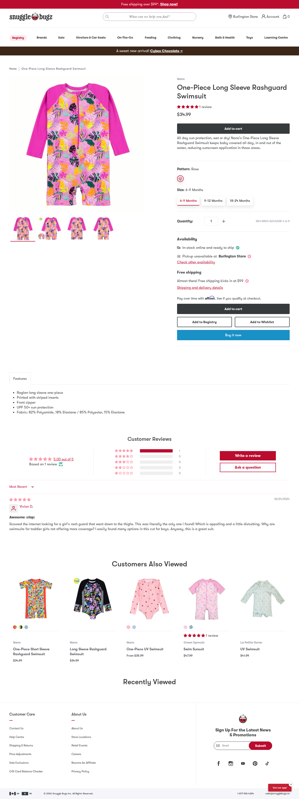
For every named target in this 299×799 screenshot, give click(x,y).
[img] (20, 500)
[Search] (107, 16)
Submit (260, 746)
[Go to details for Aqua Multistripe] (191, 627)
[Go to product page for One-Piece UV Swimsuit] (149, 599)
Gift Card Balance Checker (26, 771)
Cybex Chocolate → (166, 51)
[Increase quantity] (223, 221)
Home (13, 68)
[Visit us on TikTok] (267, 763)
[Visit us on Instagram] (230, 763)
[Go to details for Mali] (15, 627)
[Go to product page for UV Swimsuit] (263, 599)
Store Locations (81, 737)
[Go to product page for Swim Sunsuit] (206, 599)
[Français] (27, 793)
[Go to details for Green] (20, 627)
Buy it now (233, 335)
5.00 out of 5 (63, 459)
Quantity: (185, 221)
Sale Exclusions (18, 762)
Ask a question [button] (248, 467)
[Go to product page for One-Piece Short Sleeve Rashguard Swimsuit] (36, 599)
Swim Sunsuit (194, 649)
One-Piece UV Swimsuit (145, 649)
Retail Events (79, 745)
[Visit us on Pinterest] (255, 763)
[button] (188, 107)
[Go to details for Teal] (26, 627)
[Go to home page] (30, 16)
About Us (77, 728)
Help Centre (16, 737)
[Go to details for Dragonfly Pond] (185, 627)
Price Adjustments (20, 754)
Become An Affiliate (83, 762)
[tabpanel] (149, 402)
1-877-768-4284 (245, 793)
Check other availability (196, 262)
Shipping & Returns (21, 745)
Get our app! (280, 787)
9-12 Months (213, 200)
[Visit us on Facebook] (218, 763)
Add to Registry (204, 322)
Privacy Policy (80, 771)
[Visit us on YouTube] (243, 763)
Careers (76, 754)
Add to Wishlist (262, 322)
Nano (181, 79)
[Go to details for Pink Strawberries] (128, 627)
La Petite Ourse (251, 642)
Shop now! (169, 4)
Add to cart (233, 128)
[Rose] (180, 178)
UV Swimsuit (250, 649)
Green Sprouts (194, 642)
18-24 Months (240, 200)
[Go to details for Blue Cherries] (134, 627)
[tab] (20, 378)
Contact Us (16, 728)
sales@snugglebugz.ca (277, 793)
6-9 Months (188, 200)
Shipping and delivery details (200, 288)
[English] (14, 793)
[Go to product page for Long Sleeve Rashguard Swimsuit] (92, 599)
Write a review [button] (248, 456)
